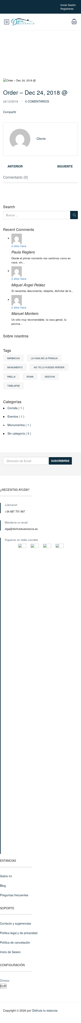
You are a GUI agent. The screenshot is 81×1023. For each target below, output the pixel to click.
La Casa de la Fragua (44, 358)
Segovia (50, 376)
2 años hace (18, 246)
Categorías (12, 402)
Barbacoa (13, 358)
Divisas (4, 980)
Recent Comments (18, 229)
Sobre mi (6, 876)
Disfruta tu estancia (45, 1010)
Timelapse (13, 385)
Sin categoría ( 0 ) (19, 433)
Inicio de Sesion (10, 952)
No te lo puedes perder (49, 367)
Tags (7, 350)
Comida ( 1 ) (15, 408)
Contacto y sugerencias (15, 923)
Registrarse (67, 8)
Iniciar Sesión (68, 5)
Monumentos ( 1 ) (19, 425)
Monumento (15, 367)
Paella (11, 376)
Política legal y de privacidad (18, 933)
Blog (3, 885)
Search (9, 207)
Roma (30, 376)
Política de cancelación (15, 942)
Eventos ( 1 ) (15, 416)
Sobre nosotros (15, 336)
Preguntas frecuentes (14, 895)
